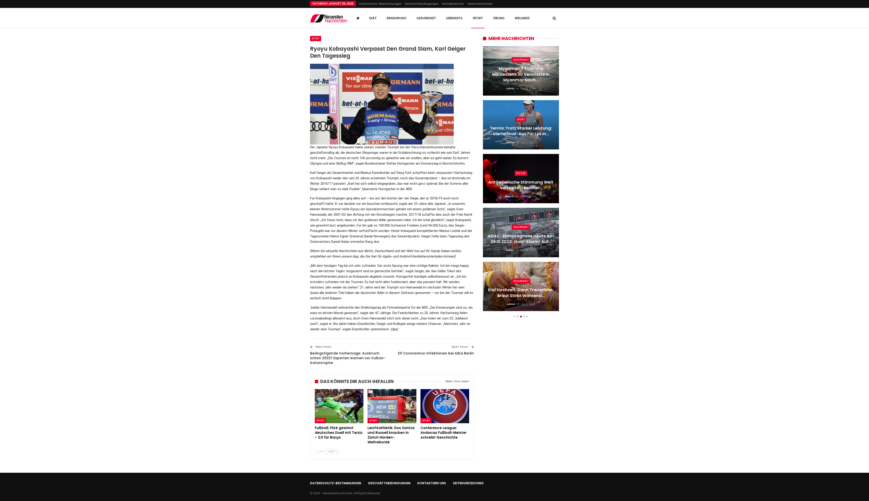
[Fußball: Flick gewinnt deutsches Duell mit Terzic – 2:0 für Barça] (339, 406)
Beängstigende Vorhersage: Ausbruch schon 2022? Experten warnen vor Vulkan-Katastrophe (347, 358)
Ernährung (396, 18)
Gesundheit (426, 18)
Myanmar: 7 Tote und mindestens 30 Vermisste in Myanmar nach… (521, 74)
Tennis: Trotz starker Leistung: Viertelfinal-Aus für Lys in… (521, 131)
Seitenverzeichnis (480, 4)
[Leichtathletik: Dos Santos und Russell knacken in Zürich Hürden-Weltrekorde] (392, 406)
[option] (521, 181)
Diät (373, 18)
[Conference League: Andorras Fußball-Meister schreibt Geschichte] (444, 406)
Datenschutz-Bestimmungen (380, 4)
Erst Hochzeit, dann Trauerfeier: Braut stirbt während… (521, 292)
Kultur (520, 173)
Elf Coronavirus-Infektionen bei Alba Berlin (436, 353)
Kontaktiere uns (453, 4)
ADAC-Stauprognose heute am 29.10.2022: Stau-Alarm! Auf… (521, 238)
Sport (478, 18)
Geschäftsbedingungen (422, 4)
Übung (499, 18)
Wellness (522, 18)
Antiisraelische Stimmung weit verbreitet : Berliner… (520, 185)
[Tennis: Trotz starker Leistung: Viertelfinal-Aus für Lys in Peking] (521, 124)
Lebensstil (454, 18)
